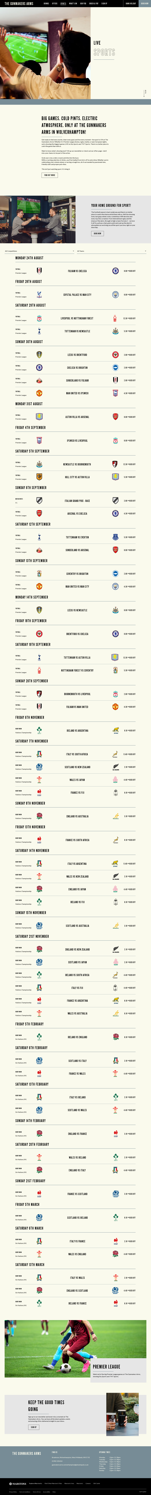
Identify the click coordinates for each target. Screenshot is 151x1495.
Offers (54, 3)
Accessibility (46, 1492)
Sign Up (104, 3)
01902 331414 (57, 1461)
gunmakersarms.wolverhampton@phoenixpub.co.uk (70, 1465)
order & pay (94, 3)
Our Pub (83, 3)
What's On (73, 3)
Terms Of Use (37, 1492)
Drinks (46, 3)
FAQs (54, 1492)
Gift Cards (96, 1483)
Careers (88, 1483)
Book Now (97, 233)
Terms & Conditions (24, 1492)
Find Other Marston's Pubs (53, 1483)
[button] (144, 93)
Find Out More (49, 175)
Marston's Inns (69, 1483)
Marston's (80, 1483)
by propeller (143, 1491)
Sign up (34, 1427)
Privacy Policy (13, 1492)
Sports (63, 3)
